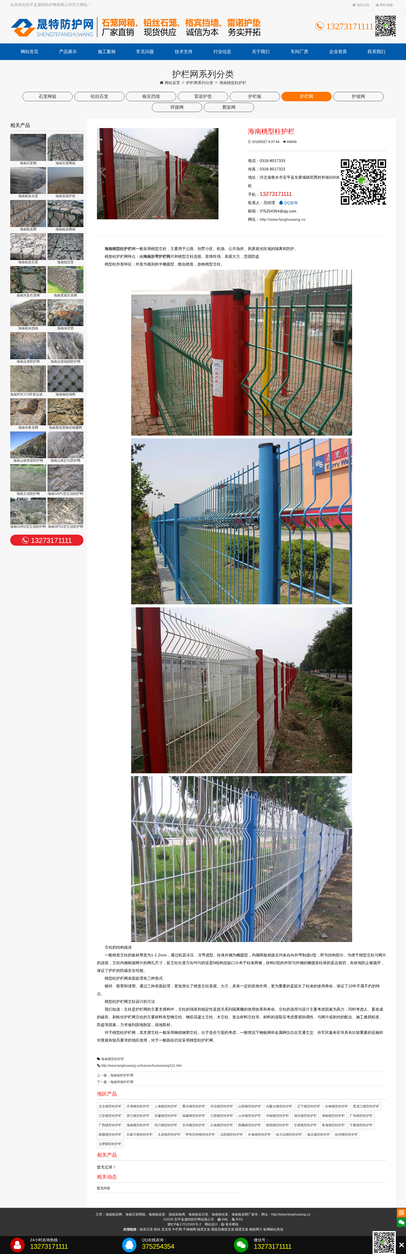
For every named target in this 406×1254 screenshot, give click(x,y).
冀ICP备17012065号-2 (184, 1224)
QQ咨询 (290, 203)
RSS (239, 1219)
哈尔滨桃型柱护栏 (289, 1134)
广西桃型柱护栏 (110, 1125)
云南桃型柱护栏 (221, 1125)
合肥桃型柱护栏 (110, 1144)
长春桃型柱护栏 (259, 1134)
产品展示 (68, 51)
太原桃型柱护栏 (169, 1134)
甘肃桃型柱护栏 (305, 1125)
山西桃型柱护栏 (249, 1106)
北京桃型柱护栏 (110, 1106)
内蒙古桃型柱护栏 (279, 1106)
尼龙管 (166, 1229)
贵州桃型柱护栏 (193, 1125)
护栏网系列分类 (199, 82)
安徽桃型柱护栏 (166, 1116)
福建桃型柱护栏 (193, 1116)
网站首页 (29, 51)
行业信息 (222, 51)
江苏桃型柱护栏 (110, 1116)
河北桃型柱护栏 (221, 1106)
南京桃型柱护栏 (318, 1134)
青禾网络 (232, 1224)
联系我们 (376, 51)
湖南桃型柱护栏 (333, 1116)
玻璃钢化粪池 (273, 1229)
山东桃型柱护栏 (249, 1116)
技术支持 (184, 51)
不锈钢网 (189, 1229)
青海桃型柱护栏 (333, 1125)
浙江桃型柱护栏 (138, 1116)
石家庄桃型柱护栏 (139, 1134)
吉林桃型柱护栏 (336, 1106)
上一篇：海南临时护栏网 (115, 1075)
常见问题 (145, 51)
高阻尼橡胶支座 (222, 1229)
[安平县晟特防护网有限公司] (135, 27)
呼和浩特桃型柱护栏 (200, 1134)
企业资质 (338, 51)
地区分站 (363, 5)
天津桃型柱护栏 (138, 1106)
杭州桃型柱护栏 (346, 1134)
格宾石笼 (146, 1229)
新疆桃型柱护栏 (110, 1134)
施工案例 (106, 51)
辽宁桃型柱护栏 (308, 1106)
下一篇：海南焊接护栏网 (115, 1082)
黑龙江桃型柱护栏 (366, 1106)
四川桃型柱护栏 (166, 1125)
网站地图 (386, 5)
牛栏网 (177, 1229)
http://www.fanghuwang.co (282, 219)
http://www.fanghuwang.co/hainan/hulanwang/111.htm (141, 1066)
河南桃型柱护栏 (277, 1116)
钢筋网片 (255, 1229)
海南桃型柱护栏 (112, 1059)
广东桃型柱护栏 (361, 1116)
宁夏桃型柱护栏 (361, 1125)
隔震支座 (203, 1229)
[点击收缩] (401, 1245)
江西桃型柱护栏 (221, 1116)
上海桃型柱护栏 (166, 1106)
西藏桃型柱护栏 (249, 1125)
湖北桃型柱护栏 (305, 1116)
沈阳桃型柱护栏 (231, 1134)
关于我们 (261, 51)
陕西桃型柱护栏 (277, 1125)
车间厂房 (299, 51)
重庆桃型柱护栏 (193, 1106)
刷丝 (157, 1229)
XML (224, 1219)
